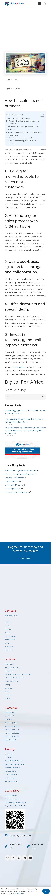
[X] (19, 858)
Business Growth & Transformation (19, 474)
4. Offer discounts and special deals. (21, 138)
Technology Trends (12, 488)
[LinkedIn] (24, 858)
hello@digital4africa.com (20, 835)
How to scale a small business (18, 118)
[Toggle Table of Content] (41, 115)
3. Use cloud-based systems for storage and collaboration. (24, 133)
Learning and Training (14, 485)
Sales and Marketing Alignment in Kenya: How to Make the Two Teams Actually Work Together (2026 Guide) (25, 430)
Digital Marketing (12, 89)
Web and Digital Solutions (16, 492)
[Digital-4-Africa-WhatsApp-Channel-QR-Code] (15, 819)
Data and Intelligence (14, 478)
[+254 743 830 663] (7, 846)
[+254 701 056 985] (29, 846)
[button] (40, 3)
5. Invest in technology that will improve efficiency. (23, 142)
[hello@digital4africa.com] (7, 835)
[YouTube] (30, 858)
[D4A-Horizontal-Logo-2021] (15, 3)
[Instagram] (13, 858)
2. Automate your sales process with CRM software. (23, 128)
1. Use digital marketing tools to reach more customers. (24, 122)
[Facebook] (7, 858)
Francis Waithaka (19, 367)
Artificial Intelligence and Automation (21, 470)
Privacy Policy (19, 893)
